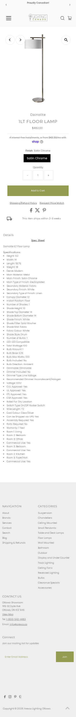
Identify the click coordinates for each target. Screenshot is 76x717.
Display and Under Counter (53, 557)
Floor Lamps (45, 538)
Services (7, 523)
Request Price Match (52, 203)
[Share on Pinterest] (44, 211)
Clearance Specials (49, 582)
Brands (6, 517)
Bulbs (41, 577)
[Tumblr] (20, 697)
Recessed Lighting (48, 572)
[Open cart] (70, 18)
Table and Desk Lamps (51, 532)
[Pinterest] (15, 697)
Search (6, 532)
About (5, 513)
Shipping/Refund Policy (23, 203)
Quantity (38, 167)
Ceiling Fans (45, 568)
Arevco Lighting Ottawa (37, 708)
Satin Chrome (37, 158)
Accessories (45, 587)
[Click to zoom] (66, 40)
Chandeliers (45, 517)
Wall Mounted (46, 542)
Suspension (45, 513)
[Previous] (6, 5)
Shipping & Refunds (14, 542)
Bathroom (43, 547)
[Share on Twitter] (38, 211)
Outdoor (42, 553)
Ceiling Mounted (47, 523)
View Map (7, 614)
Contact (6, 528)
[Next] (70, 5)
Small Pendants (47, 528)
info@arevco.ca (18, 624)
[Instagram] (9, 697)
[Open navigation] (11, 18)
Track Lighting (46, 562)
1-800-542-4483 (16, 619)
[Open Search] (62, 18)
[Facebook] (5, 697)
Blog (4, 538)
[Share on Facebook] (31, 211)
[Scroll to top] (67, 708)
